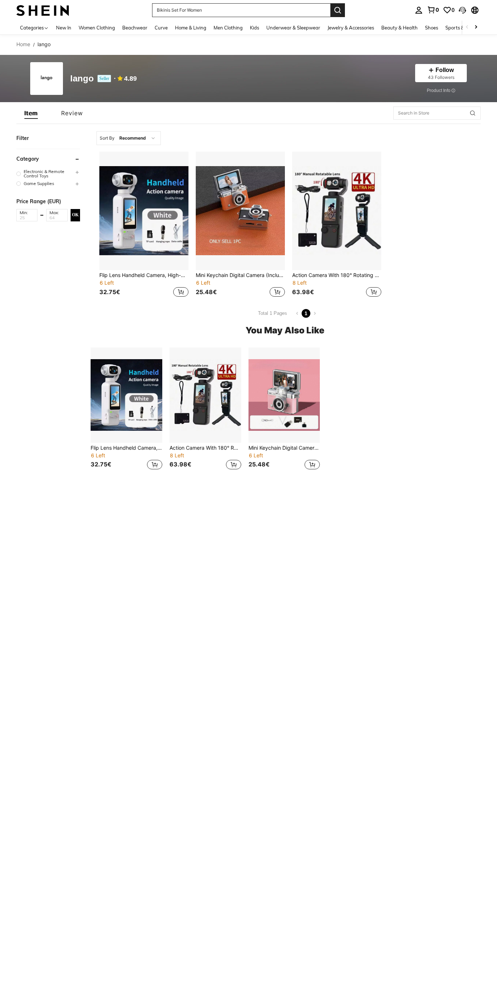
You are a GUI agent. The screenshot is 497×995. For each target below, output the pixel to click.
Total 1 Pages (272, 313)
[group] (48, 173)
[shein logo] (42, 10)
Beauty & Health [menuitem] (399, 28)
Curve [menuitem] (161, 28)
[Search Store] (472, 113)
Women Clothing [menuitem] (97, 28)
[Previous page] (297, 313)
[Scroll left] (467, 27)
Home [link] (23, 44)
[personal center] (418, 10)
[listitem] (143, 225)
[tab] (31, 113)
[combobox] (128, 138)
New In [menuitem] (63, 28)
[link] (433, 9)
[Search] (337, 10)
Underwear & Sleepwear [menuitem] (293, 28)
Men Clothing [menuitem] (228, 28)
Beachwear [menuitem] (134, 28)
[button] (462, 10)
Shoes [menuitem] (431, 28)
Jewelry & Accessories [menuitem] (350, 28)
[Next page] (314, 313)
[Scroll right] (475, 27)
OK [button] (75, 214)
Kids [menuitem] (254, 28)
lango (82, 78)
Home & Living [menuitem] (190, 28)
